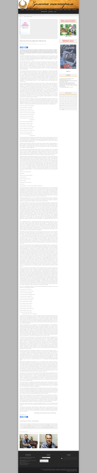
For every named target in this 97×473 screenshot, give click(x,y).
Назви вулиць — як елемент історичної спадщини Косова (36, 14)
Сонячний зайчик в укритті (64, 87)
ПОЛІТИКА (74, 9)
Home (20, 16)
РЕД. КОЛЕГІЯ (57, 469)
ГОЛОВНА (42, 469)
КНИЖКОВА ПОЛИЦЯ (52, 470)
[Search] (48, 13)
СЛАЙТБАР (45, 44)
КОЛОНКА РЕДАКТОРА (48, 469)
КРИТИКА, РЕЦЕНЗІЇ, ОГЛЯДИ (41, 9)
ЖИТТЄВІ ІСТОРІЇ (45, 470)
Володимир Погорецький (27, 446)
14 (70, 101)
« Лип (63, 109)
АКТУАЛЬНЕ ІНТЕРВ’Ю (63, 469)
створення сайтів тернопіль (65, 462)
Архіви (41, 457)
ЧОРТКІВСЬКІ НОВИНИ (58, 9)
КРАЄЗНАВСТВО (44, 11)
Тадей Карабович (35, 421)
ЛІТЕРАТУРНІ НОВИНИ (29, 9)
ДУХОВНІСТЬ (50, 11)
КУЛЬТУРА (50, 9)
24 (60, 105)
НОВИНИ (22, 9)
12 (65, 101)
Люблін (29, 421)
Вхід (55, 11)
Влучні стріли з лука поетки (29, 427)
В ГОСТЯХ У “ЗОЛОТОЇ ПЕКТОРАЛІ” (72, 469)
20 (68, 103)
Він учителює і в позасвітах (48, 427)
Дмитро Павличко (23, 421)
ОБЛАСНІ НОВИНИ (67, 9)
